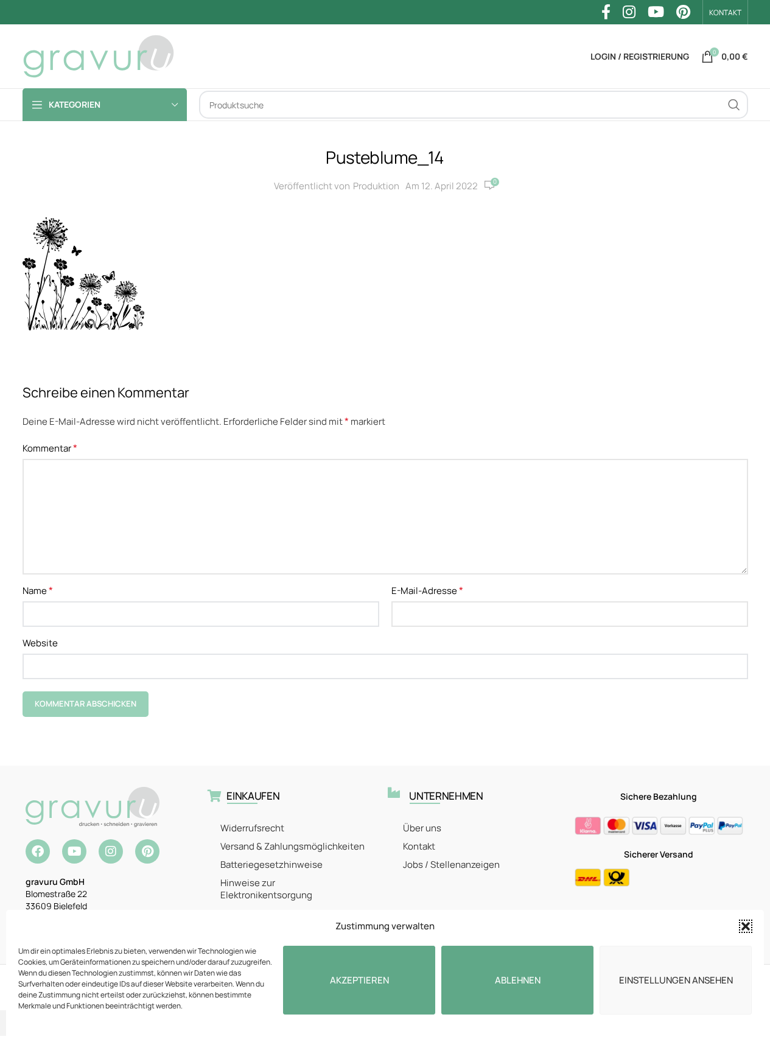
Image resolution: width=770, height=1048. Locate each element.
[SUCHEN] (734, 105)
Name (38, 590)
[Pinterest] (147, 851)
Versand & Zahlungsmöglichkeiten (292, 846)
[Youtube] (74, 851)
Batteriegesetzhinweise (271, 864)
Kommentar (50, 448)
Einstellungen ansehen (676, 980)
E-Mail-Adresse (427, 590)
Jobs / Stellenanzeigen (451, 864)
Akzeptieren (359, 980)
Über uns (422, 828)
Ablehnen (518, 980)
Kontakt (419, 846)
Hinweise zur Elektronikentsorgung (266, 888)
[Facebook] (38, 851)
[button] (746, 926)
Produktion (376, 186)
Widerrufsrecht (252, 828)
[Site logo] (99, 55)
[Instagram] (111, 851)
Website (40, 643)
